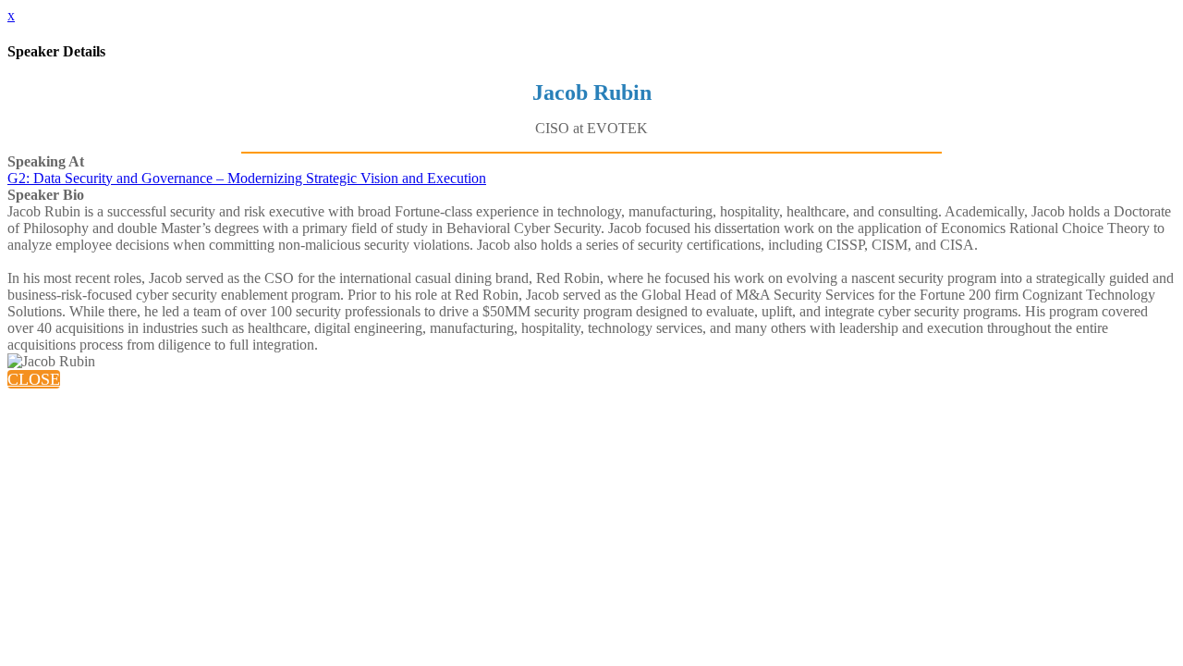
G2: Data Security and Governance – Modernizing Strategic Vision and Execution (246, 178)
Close (33, 379)
